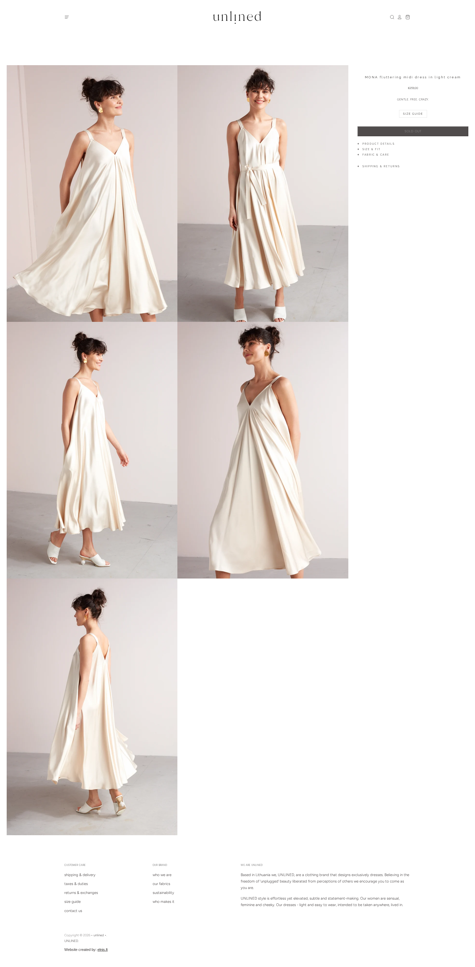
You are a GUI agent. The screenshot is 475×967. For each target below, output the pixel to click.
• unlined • (98, 935)
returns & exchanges (81, 892)
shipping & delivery (79, 875)
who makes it (163, 901)
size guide (72, 901)
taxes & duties (76, 884)
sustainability (163, 892)
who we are (162, 875)
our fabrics (161, 884)
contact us (73, 911)
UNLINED (71, 941)
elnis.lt (102, 949)
